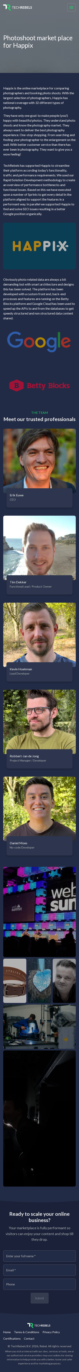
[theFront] (39, 1325)
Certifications (12, 1338)
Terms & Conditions (26, 1332)
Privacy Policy (51, 1332)
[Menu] (71, 7)
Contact (29, 1338)
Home (7, 1332)
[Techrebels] (13, 7)
